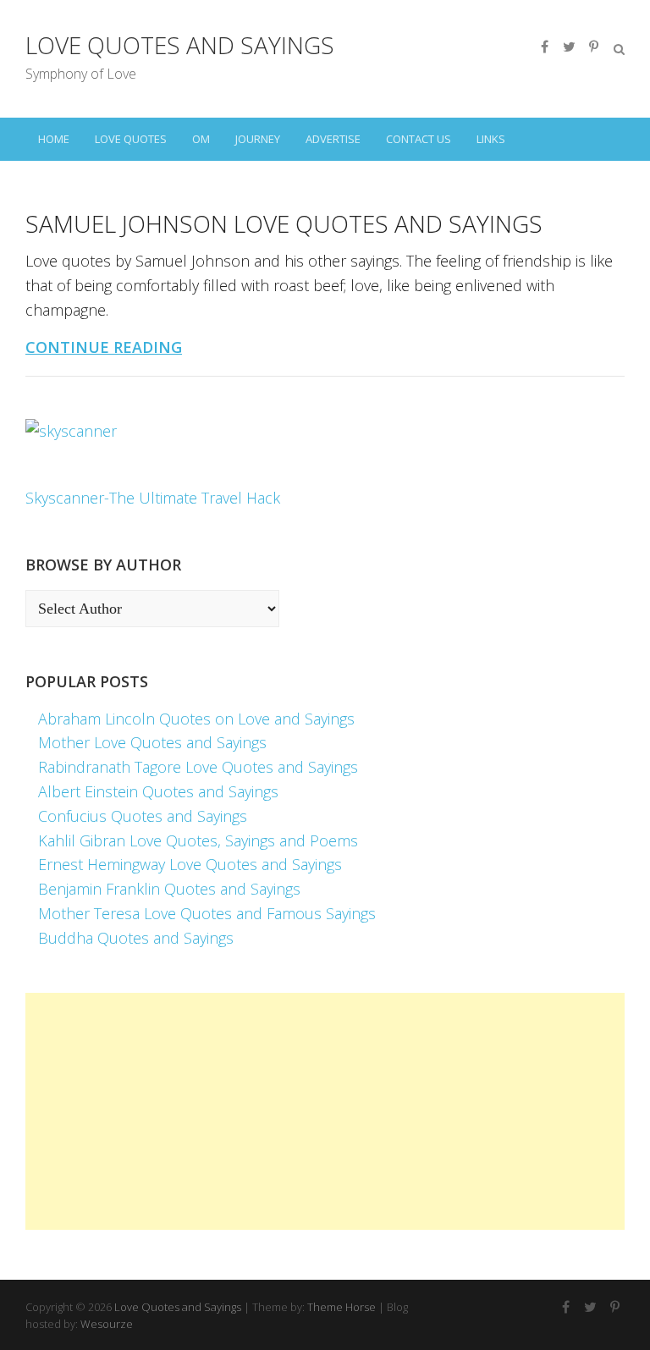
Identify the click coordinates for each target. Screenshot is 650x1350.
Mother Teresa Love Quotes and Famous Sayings (207, 913)
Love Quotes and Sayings (179, 45)
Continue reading (103, 347)
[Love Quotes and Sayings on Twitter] (569, 46)
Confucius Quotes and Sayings (142, 816)
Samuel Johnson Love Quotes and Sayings (284, 223)
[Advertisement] (325, 1111)
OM (201, 138)
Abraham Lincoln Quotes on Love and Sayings (196, 718)
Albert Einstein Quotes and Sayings (158, 791)
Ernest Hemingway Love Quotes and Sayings (190, 864)
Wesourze (106, 1323)
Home (53, 138)
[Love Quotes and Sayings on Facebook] (544, 46)
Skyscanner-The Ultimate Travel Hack (152, 498)
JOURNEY (257, 138)
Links (490, 138)
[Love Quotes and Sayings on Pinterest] (593, 46)
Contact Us (418, 138)
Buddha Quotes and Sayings (136, 938)
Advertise (333, 138)
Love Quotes (131, 138)
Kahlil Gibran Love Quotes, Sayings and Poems (198, 840)
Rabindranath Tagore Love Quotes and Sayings (198, 767)
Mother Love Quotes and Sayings (152, 742)
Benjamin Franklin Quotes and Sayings (169, 889)
